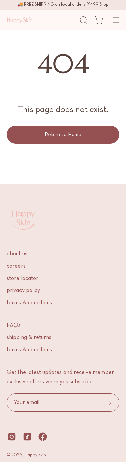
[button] (83, 20)
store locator (22, 278)
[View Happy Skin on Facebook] (43, 437)
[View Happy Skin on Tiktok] (27, 437)
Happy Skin (35, 455)
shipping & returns (29, 337)
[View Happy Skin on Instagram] (12, 437)
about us (17, 254)
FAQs (14, 325)
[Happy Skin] (20, 20)
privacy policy (23, 290)
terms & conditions (29, 303)
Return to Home (63, 134)
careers (16, 266)
